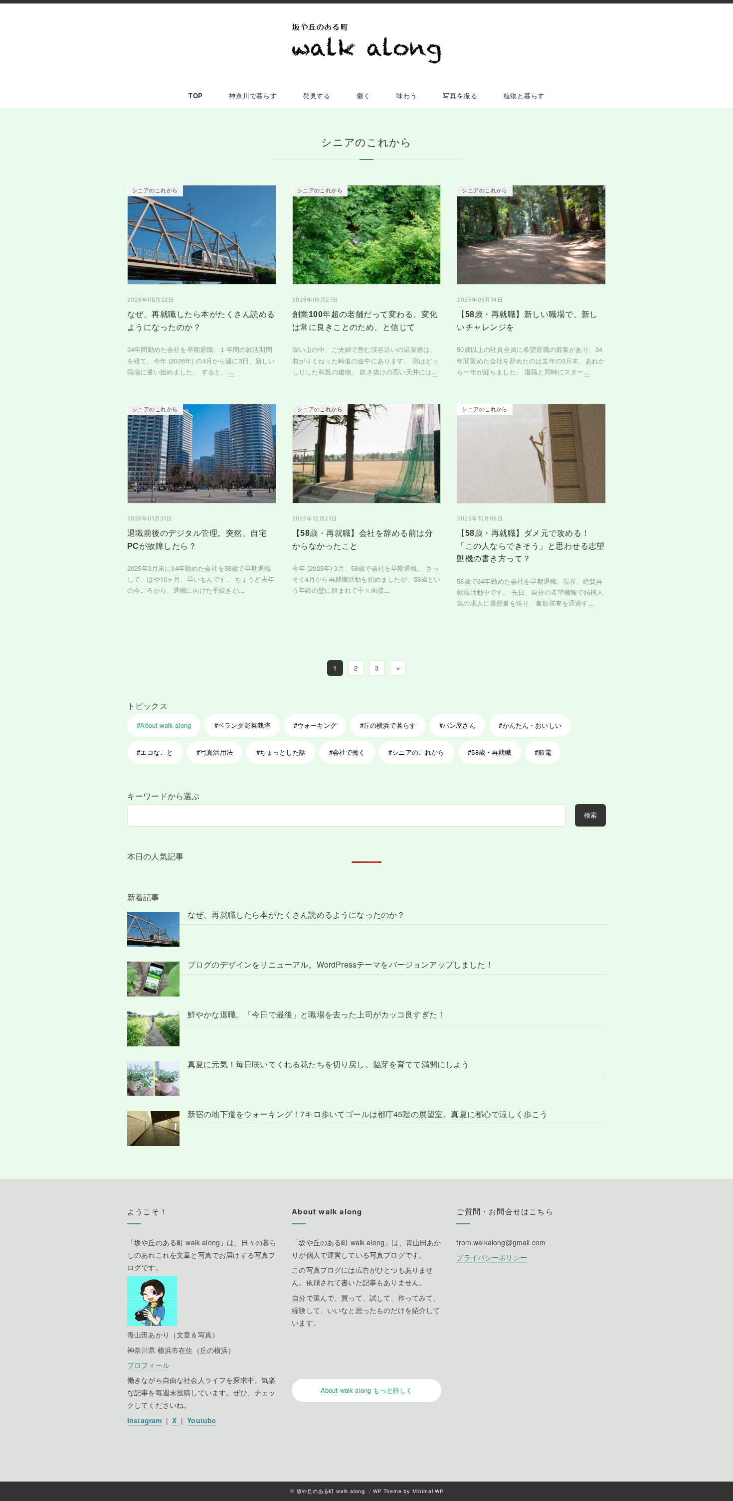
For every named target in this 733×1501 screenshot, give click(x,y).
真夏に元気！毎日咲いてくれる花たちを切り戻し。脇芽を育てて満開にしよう (328, 1064)
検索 (590, 815)
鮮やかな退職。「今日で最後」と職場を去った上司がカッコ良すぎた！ (316, 1014)
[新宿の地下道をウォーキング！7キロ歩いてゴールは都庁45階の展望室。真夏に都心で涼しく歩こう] (153, 1128)
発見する (317, 95)
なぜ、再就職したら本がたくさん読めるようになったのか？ (296, 914)
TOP (195, 95)
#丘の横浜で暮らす (388, 725)
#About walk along (164, 725)
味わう (406, 95)
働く (363, 95)
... (231, 371)
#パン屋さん (457, 725)
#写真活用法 (214, 752)
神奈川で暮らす (253, 95)
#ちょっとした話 (281, 752)
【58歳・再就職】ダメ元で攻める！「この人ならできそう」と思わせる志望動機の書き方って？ (531, 546)
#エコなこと (155, 752)
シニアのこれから (155, 190)
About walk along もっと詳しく (367, 1390)
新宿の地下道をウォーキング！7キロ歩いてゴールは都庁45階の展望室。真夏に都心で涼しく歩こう (367, 1114)
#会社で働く (347, 752)
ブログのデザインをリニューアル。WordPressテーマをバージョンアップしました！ (340, 964)
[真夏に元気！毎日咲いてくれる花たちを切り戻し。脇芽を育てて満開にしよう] (153, 1078)
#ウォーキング (315, 725)
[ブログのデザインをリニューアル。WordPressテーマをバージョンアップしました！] (153, 979)
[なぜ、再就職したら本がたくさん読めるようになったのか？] (153, 929)
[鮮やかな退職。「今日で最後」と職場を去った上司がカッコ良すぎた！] (153, 1028)
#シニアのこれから (416, 752)
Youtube (201, 1420)
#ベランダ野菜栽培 (242, 725)
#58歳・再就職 (489, 752)
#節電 (543, 752)
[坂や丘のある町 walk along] (366, 43)
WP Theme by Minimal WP (408, 1491)
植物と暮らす (524, 95)
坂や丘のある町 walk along (331, 1491)
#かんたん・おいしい (530, 725)
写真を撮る (460, 95)
